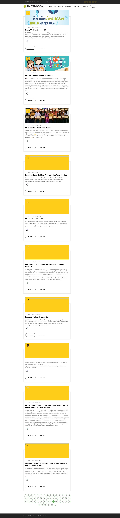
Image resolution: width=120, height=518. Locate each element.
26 (59, 498)
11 (59, 495)
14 (69, 495)
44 (69, 501)
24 (53, 498)
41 (59, 501)
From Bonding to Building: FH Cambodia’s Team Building (46, 175)
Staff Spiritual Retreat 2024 (34, 219)
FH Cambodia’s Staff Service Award (38, 128)
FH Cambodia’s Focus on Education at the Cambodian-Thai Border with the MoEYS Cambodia (46, 406)
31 (28, 501)
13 (66, 495)
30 (25, 501)
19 (37, 498)
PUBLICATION (68, 6)
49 (52, 504)
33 (34, 501)
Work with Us (77, 6)
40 (56, 501)
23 (50, 498)
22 (47, 498)
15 (25, 498)
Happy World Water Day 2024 (35, 30)
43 (66, 501)
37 (47, 501)
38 (50, 501)
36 (44, 501)
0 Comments (42, 48)
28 (66, 498)
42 (63, 501)
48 (48, 504)
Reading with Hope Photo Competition (39, 75)
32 (31, 501)
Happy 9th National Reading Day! (37, 317)
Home (50, 6)
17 (31, 498)
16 (28, 498)
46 (42, 504)
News (55, 6)
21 (44, 498)
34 (37, 501)
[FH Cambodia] (33, 6)
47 (45, 504)
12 (63, 495)
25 (56, 498)
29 (69, 498)
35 (41, 501)
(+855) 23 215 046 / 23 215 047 (32, 2)
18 (34, 498)
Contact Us (85, 6)
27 (63, 498)
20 (41, 498)
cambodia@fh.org (46, 2)
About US (60, 6)
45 (39, 504)
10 (56, 495)
